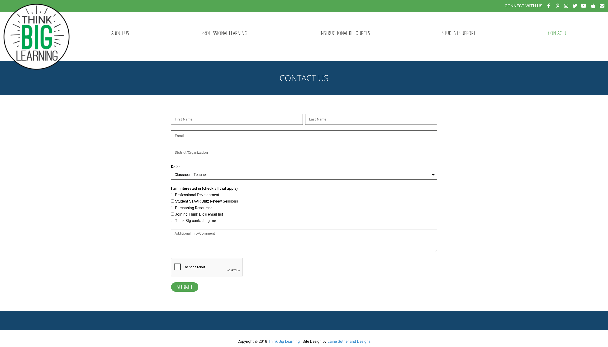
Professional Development (197, 195)
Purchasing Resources (193, 208)
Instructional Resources (345, 33)
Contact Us (559, 33)
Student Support (458, 33)
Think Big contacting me (195, 220)
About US (120, 33)
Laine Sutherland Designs (349, 341)
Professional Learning (224, 33)
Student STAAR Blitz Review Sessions (206, 201)
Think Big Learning (284, 341)
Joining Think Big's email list (199, 214)
